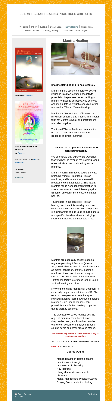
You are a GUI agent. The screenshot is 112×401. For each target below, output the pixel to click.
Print (20, 394)
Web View (92, 394)
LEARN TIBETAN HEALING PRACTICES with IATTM (56, 14)
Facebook (19, 177)
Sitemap (27, 394)
